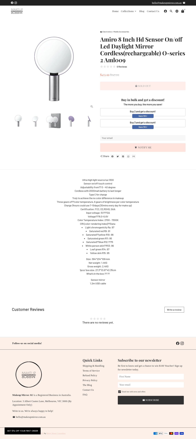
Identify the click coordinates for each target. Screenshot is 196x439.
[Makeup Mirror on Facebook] (12, 2)
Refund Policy (90, 375)
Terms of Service (91, 370)
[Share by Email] (134, 156)
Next (92, 68)
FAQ (85, 394)
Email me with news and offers (133, 392)
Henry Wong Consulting (56, 433)
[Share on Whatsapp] (128, 156)
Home (115, 11)
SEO (42, 433)
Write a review (174, 309)
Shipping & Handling (93, 365)
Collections (129, 11)
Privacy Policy (90, 380)
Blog (141, 11)
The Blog (87, 385)
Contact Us (153, 11)
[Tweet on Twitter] (118, 156)
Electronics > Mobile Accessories (114, 32)
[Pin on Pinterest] (123, 156)
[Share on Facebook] (112, 156)
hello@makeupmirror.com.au (167, 2)
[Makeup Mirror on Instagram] (15, 2)
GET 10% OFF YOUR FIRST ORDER (22, 430)
